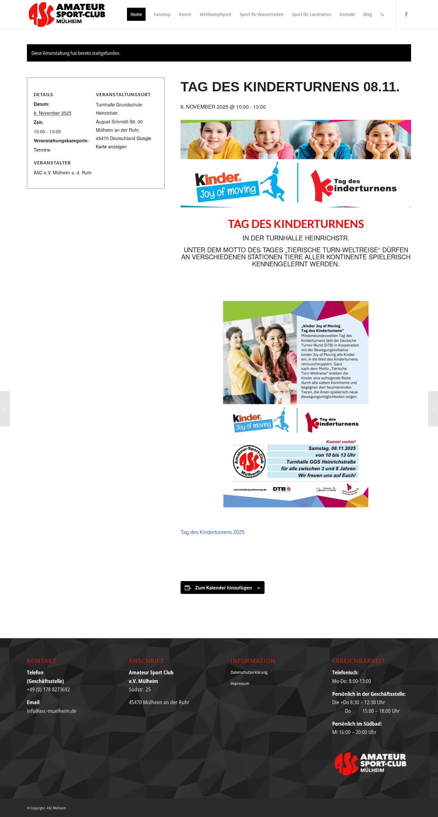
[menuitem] (136, 14)
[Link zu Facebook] (406, 14)
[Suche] (382, 14)
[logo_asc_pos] (69, 14)
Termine (42, 149)
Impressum (240, 683)
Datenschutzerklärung (249, 672)
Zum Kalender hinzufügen (223, 587)
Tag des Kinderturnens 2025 (213, 532)
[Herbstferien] (5, 408)
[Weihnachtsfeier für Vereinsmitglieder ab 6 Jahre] (433, 408)
